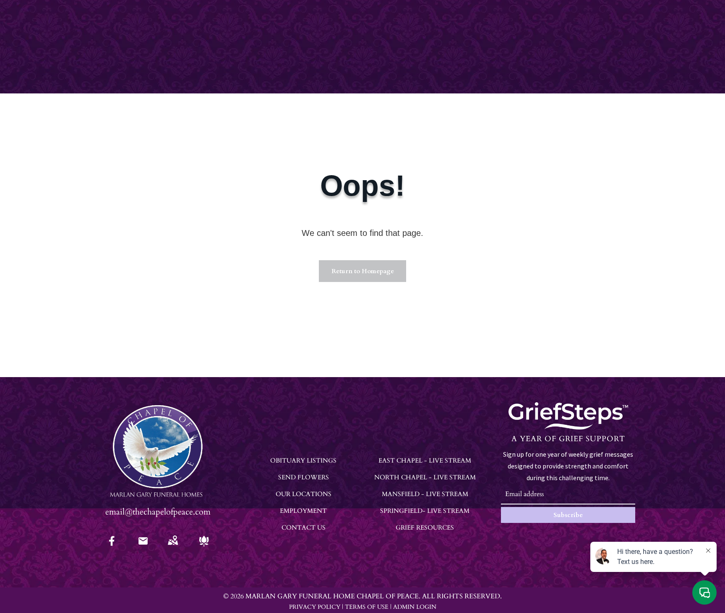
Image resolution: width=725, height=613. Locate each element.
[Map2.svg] (172, 546)
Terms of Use (367, 607)
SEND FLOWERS (303, 477)
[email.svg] (143, 543)
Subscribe (568, 515)
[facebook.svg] (112, 546)
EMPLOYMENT (303, 511)
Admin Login (414, 607)
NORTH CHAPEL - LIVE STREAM (425, 477)
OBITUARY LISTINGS (303, 460)
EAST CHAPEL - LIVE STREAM (424, 460)
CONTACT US (304, 527)
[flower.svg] (204, 546)
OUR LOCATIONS (303, 494)
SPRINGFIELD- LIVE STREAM (424, 511)
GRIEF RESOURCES (425, 527)
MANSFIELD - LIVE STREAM (425, 494)
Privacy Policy (314, 607)
